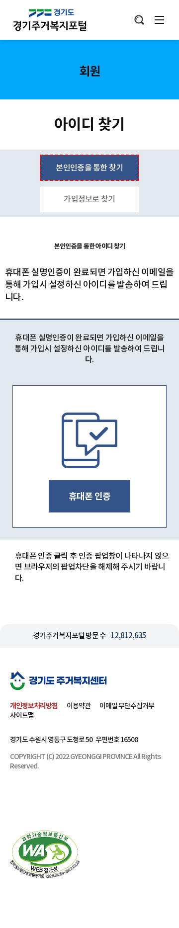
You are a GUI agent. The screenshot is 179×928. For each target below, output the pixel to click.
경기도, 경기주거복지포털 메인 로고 (51, 19)
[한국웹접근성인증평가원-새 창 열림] (45, 854)
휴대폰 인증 (90, 496)
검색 (139, 20)
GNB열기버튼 (159, 20)
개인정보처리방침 (34, 705)
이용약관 (78, 705)
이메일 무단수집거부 (126, 705)
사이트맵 (22, 715)
